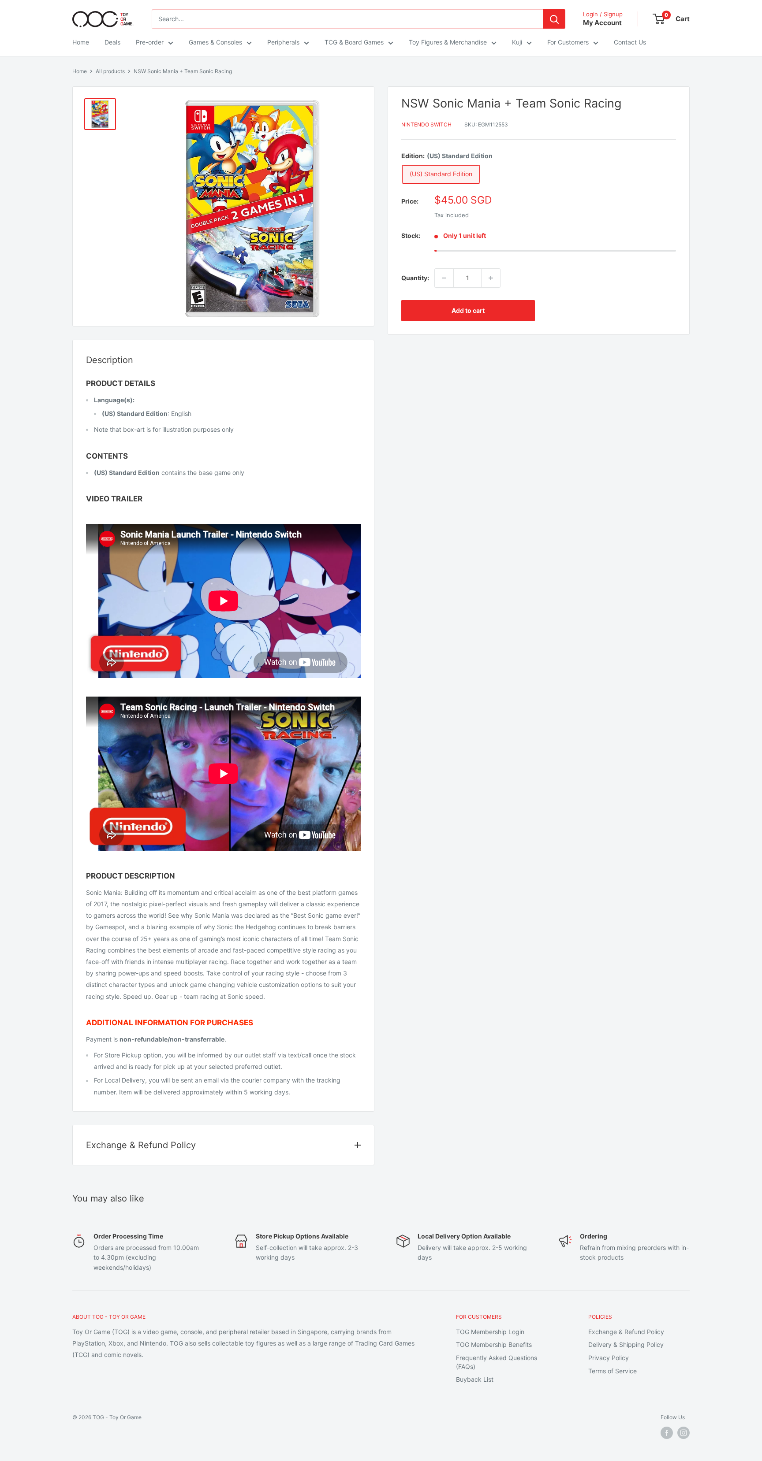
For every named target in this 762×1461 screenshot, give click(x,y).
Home (80, 42)
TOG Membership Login (490, 1331)
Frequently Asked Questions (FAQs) (496, 1362)
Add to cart (468, 310)
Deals (112, 42)
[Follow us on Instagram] (683, 1433)
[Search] (554, 19)
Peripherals (283, 42)
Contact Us (630, 42)
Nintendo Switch (426, 124)
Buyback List (474, 1379)
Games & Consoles (215, 42)
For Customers (568, 42)
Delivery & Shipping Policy (626, 1344)
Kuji (517, 42)
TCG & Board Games (354, 42)
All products (110, 71)
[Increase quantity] (491, 278)
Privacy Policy (608, 1357)
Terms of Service (612, 1371)
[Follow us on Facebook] (667, 1433)
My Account (602, 23)
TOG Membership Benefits (494, 1344)
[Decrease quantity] (444, 278)
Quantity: (415, 278)
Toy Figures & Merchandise (448, 42)
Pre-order (150, 42)
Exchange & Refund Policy (626, 1331)
